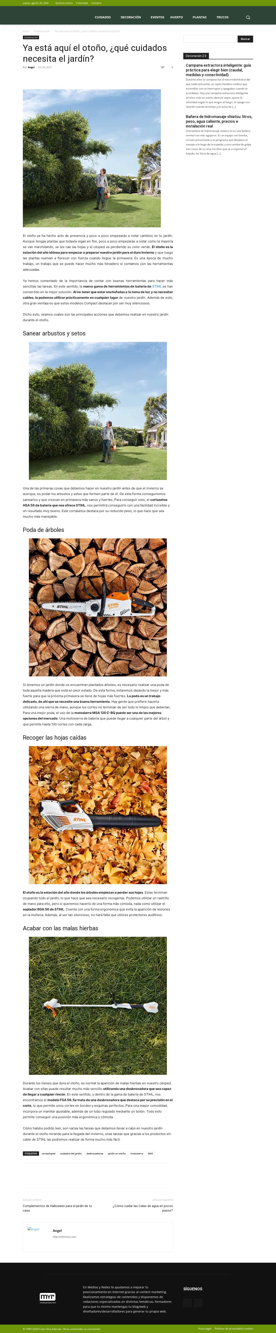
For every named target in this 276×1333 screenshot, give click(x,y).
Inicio (26, 31)
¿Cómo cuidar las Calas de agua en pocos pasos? (143, 1208)
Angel (31, 67)
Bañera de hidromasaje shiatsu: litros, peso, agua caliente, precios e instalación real (219, 121)
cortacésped (48, 1153)
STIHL (157, 286)
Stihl (150, 1153)
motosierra (136, 1153)
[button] (248, 17)
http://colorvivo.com (64, 1236)
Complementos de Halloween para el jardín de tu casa (57, 1208)
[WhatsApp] (57, 77)
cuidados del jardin (71, 1153)
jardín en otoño (117, 1153)
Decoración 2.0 (196, 56)
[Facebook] (244, 3)
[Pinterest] (47, 77)
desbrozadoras (94, 1153)
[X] (250, 3)
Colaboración (42, 31)
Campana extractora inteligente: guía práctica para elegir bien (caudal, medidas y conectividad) (218, 70)
